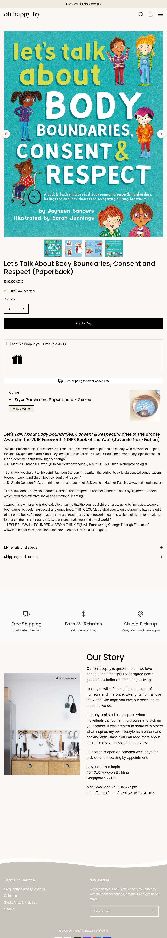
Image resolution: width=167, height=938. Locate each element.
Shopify (103, 930)
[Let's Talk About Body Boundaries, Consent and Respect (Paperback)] (53, 248)
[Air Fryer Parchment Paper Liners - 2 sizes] (145, 405)
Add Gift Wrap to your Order (39, 344)
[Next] (161, 134)
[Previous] (6, 134)
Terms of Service (19, 880)
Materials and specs (21, 547)
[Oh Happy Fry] (22, 14)
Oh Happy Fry (76, 930)
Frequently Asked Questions (24, 889)
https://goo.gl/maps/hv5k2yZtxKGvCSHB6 (121, 793)
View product (21, 408)
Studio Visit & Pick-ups (20, 902)
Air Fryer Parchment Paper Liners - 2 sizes (50, 399)
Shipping (10, 895)
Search (9, 909)
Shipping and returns (21, 556)
